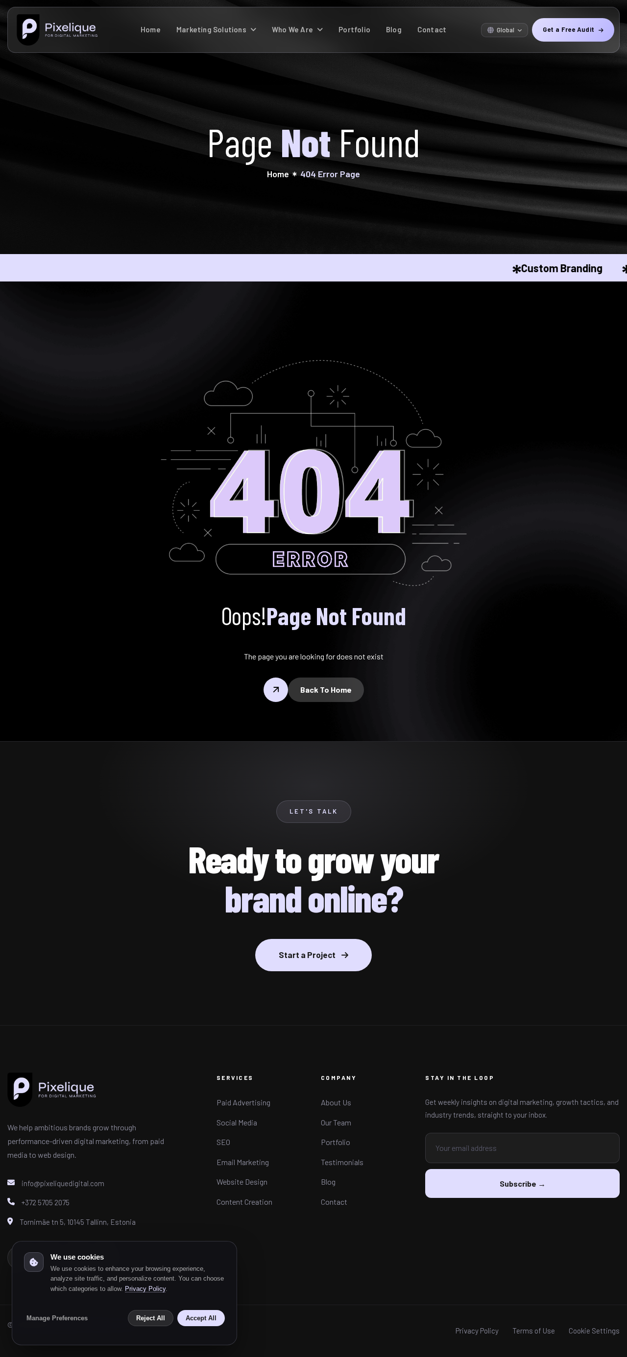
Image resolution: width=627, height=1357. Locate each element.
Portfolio (354, 29)
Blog (394, 29)
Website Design (242, 1181)
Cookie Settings (594, 1330)
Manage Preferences (57, 1318)
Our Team (336, 1122)
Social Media (237, 1122)
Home (151, 29)
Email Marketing (243, 1162)
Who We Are (292, 29)
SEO (223, 1141)
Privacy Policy (477, 1330)
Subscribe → (523, 1183)
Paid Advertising (243, 1102)
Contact (431, 29)
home (278, 173)
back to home (326, 689)
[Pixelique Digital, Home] (52, 1095)
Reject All (150, 1318)
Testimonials (342, 1162)
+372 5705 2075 (46, 1202)
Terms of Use (533, 1330)
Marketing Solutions (211, 29)
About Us (336, 1102)
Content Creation (244, 1201)
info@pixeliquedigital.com (63, 1183)
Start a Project (307, 954)
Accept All (201, 1318)
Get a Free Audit (568, 29)
